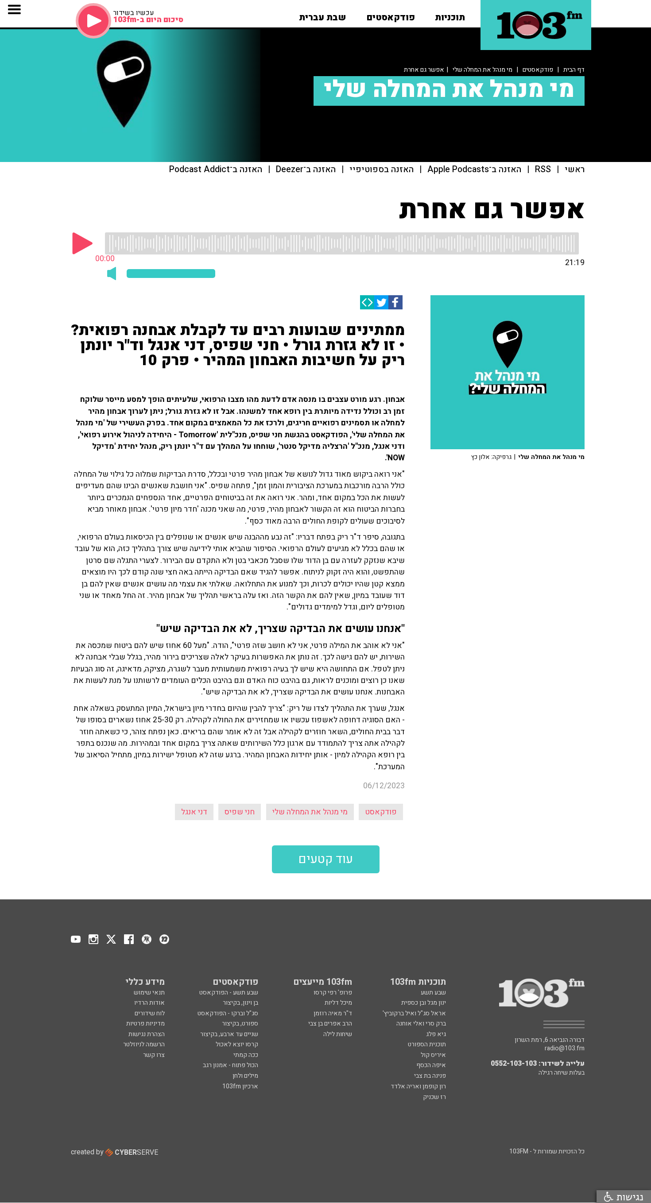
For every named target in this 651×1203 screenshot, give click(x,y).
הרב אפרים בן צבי (330, 1023)
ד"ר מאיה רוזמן (333, 1013)
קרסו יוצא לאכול (237, 1044)
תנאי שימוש (149, 992)
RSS (543, 169)
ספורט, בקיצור (240, 1023)
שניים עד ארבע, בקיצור (229, 1034)
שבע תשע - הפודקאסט (228, 992)
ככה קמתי (245, 1055)
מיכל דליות (338, 1002)
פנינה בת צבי (430, 1075)
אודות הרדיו (149, 1002)
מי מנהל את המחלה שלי (482, 69)
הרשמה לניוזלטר (144, 1044)
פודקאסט (381, 811)
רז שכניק (434, 1097)
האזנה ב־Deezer (306, 169)
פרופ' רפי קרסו (333, 992)
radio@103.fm (565, 1048)
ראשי (575, 169)
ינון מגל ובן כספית (423, 1002)
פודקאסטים (538, 69)
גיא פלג (436, 1034)
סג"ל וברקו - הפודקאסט (228, 1013)
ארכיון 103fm (240, 1086)
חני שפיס (240, 811)
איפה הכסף (431, 1065)
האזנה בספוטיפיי (381, 169)
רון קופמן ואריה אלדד (418, 1086)
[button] (450, 15)
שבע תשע (433, 992)
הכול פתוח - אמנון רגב (230, 1065)
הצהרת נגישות (146, 1034)
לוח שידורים (150, 1013)
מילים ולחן (245, 1075)
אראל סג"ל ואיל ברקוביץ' (414, 1013)
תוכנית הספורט (427, 1044)
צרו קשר (154, 1055)
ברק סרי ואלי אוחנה (421, 1023)
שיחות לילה (337, 1034)
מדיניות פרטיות (145, 1023)
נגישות (628, 1196)
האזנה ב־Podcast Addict (215, 169)
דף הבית (574, 69)
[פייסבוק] (395, 302)
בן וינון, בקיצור (240, 1002)
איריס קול (433, 1055)
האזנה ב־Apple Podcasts (474, 169)
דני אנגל (194, 811)
